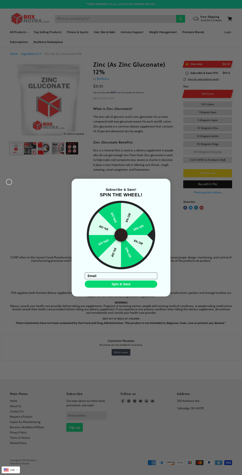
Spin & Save (121, 284)
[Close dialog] (9, 182)
